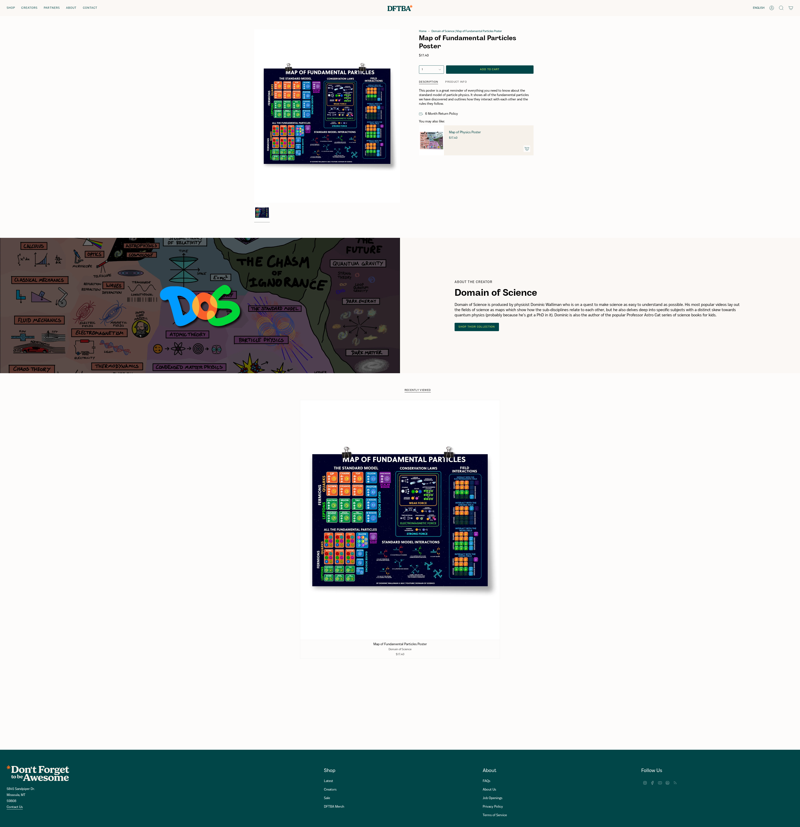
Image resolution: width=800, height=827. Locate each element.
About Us (489, 789)
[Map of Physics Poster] (431, 140)
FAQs (486, 781)
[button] (11, 8)
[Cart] (791, 7)
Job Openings (492, 798)
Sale (327, 798)
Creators (330, 789)
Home (422, 31)
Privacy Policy (493, 807)
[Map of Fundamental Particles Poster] (400, 520)
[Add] (527, 148)
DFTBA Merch (334, 807)
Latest (328, 781)
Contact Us (15, 807)
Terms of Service (495, 815)
